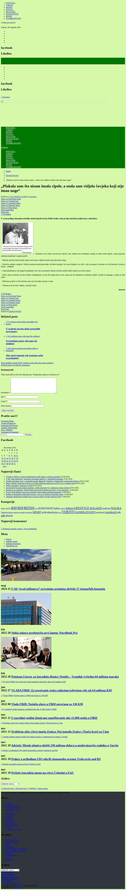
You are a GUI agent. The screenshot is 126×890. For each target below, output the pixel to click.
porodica (22, 512)
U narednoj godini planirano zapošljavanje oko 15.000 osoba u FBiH (54, 717)
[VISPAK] (31, 788)
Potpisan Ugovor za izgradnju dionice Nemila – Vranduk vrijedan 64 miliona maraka (65, 676)
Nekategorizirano (7, 512)
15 (10, 458)
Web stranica (6, 406)
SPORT (9, 16)
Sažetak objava (12, 541)
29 (10, 464)
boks (36, 508)
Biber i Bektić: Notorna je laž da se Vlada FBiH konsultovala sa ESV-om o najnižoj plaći (40, 483)
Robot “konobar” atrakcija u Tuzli (19, 486)
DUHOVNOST (12, 14)
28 (7, 464)
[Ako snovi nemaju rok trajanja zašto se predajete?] (24, 351)
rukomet (29, 512)
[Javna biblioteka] (29, 529)
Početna (9, 853)
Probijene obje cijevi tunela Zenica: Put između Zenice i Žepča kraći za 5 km (60, 731)
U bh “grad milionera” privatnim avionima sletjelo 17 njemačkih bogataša (34, 479)
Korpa (8, 844)
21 (7, 461)
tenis (59, 512)
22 (10, 461)
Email (4, 401)
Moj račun (10, 846)
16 (12, 458)
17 (15, 458)
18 (17, 458)
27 (5, 464)
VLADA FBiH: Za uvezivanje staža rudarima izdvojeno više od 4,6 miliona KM (61, 690)
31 (15, 464)
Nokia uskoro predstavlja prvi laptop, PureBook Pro (44, 632)
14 (7, 458)
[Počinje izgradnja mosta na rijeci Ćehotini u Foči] (21, 764)
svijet (43, 512)
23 (12, 461)
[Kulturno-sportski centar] (11, 529)
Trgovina (9, 860)
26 (2, 464)
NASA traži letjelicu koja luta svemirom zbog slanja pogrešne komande (33, 492)
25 (17, 461)
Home (8, 171)
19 (2, 461)
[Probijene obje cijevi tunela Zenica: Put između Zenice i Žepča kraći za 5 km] (32, 723)
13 (5, 458)
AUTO (8, 508)
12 (2, 458)
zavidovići (100, 512)
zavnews (33, 197)
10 (15, 456)
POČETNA (10, 3)
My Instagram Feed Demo (16, 849)
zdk (119, 512)
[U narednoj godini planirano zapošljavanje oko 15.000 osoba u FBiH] (29, 709)
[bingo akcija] (42, 788)
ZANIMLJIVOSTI (13, 18)
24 (15, 461)
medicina (106, 508)
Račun (8, 857)
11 (17, 456)
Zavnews (4, 147)
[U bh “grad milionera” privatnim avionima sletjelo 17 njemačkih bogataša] (26, 580)
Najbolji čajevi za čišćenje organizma (15, 365)
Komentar (5, 392)
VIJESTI (9, 5)
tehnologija (52, 512)
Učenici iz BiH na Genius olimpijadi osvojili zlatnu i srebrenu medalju (33, 477)
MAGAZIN (10, 12)
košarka (62, 508)
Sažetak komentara (13, 544)
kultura (69, 508)
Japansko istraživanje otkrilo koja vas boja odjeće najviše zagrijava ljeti (33, 497)
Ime (3, 397)
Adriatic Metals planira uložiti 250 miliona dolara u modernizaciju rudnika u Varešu (64, 745)
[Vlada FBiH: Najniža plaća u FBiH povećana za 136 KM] (24, 696)
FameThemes (16, 888)
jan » (5, 466)
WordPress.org (11, 546)
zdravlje (9, 515)
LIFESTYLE (81, 508)
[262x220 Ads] (7, 788)
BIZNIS (9, 7)
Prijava (8, 539)
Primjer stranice (12, 855)
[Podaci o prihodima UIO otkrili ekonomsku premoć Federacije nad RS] (29, 750)
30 (12, 464)
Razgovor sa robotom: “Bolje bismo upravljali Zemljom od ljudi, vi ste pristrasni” (37, 490)
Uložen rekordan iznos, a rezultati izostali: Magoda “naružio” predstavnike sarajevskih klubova (42, 481)
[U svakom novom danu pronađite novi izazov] (24, 324)
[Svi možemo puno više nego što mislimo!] (23, 336)
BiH (14, 508)
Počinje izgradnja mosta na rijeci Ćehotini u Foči (42, 772)
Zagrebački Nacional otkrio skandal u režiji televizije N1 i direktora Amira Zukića (37, 488)
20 (5, 461)
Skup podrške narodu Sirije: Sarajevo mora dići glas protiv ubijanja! (27, 363)
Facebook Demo (12, 840)
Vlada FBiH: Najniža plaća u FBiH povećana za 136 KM (47, 704)
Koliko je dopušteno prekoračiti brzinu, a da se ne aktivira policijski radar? (34, 494)
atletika (3, 508)
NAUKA (9, 10)
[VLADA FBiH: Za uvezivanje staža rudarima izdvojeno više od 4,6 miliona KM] (33, 682)
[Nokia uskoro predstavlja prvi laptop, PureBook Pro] (26, 624)
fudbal (57, 508)
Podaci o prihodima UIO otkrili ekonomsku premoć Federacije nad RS (56, 759)
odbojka (15, 512)
